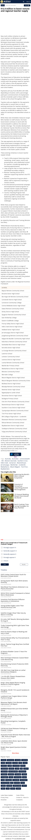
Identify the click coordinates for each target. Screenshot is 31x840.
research (15, 763)
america (24, 785)
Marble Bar (14, 465)
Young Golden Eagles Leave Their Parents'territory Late (12, 606)
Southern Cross (23, 461)
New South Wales (13, 771)
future (22, 782)
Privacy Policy (4, 797)
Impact (3, 788)
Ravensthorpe (21, 463)
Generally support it (10, 551)
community (24, 760)
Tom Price (24, 467)
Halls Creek (4, 463)
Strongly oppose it (9, 557)
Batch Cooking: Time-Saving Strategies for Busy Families (21, 506)
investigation (5, 777)
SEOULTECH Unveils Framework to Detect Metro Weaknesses (15, 594)
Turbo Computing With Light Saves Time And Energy (15, 626)
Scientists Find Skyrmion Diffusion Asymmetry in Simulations (13, 600)
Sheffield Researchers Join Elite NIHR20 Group (14, 709)
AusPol (11, 777)
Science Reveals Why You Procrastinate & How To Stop (15, 639)
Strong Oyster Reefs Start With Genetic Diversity (14, 581)
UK (21, 768)
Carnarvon (12, 463)
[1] (6, 826)
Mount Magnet (15, 467)
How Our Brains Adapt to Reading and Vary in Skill (14, 632)
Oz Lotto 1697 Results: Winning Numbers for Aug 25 (15, 620)
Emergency (8, 780)
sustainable (16, 780)
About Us (26, 797)
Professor (4, 765)
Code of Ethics (20, 795)
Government (11, 760)
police (3, 763)
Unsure (5, 561)
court (8, 788)
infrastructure (22, 771)
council (17, 768)
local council (4, 771)
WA (3, 461)
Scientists (17, 782)
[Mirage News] (5, 1)
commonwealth (25, 459)
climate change (17, 785)
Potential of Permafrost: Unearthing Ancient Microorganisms (21, 486)
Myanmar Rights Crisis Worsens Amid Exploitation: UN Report (14, 703)
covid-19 (26, 768)
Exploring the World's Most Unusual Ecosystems (21, 476)
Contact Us (19, 797)
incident (18, 788)
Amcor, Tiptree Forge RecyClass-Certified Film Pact (15, 645)
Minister (23, 765)
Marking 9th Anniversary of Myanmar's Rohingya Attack (14, 716)
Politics (2, 5)
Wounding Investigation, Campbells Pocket (13, 722)
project (24, 777)
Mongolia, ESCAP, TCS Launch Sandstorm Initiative (15, 691)
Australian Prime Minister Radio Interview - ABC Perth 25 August (15, 735)
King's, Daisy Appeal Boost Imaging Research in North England (13, 683)
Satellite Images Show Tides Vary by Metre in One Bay (13, 614)
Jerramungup (5, 465)
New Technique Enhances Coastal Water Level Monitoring (15, 658)
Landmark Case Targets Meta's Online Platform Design (14, 697)
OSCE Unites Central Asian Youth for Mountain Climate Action (13, 575)
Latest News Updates (7, 795)
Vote (5, 564)
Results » (24, 564)
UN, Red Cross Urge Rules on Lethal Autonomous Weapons (13, 671)
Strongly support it (9, 547)
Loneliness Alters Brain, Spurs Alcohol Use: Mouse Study (14, 742)
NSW (20, 763)
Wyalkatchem (5, 469)
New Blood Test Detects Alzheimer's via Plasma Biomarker (14, 588)
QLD (12, 782)
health (9, 765)
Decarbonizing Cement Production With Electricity (14, 665)
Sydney (3, 785)
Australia (8, 459)
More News (15, 753)
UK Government (5, 782)
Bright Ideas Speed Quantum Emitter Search (13, 748)
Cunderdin (22, 465)
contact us (8, 838)
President (9, 785)
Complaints (19, 800)
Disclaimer (4, 800)
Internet (13, 788)
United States (18, 777)
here (15, 450)
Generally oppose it (9, 554)
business (11, 768)
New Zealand (24, 780)
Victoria (25, 763)
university (18, 760)
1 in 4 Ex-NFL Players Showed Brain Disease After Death (13, 677)
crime (3, 780)
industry (24, 774)
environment (16, 765)
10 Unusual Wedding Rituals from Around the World (21, 496)
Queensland (4, 768)
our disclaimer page (19, 838)
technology (18, 774)
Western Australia (10, 461)
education (11, 774)
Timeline (4, 570)
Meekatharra (5, 467)
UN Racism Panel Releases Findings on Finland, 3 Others (14, 729)
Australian (15, 459)
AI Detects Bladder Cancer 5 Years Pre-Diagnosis (14, 652)
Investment (4, 774)
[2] (8, 826)
